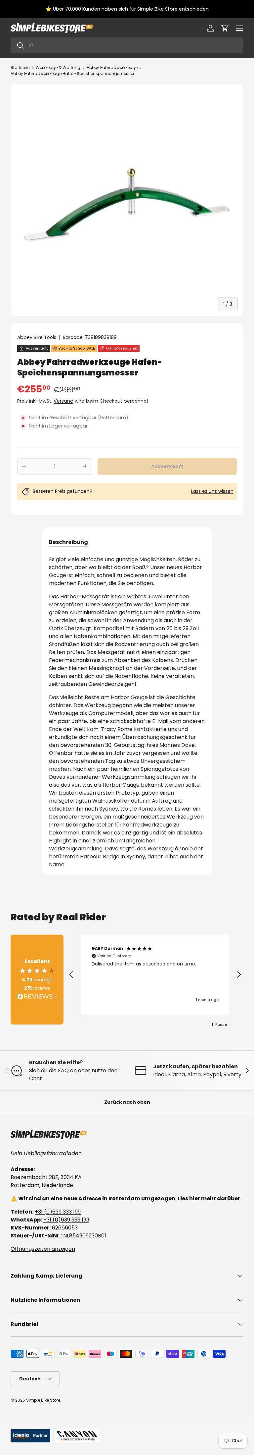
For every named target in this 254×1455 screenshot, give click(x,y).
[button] (225, 28)
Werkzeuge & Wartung (58, 67)
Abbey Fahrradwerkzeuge (112, 67)
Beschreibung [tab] (68, 542)
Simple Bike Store (43, 1400)
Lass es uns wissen (212, 491)
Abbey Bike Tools (36, 337)
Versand (63, 401)
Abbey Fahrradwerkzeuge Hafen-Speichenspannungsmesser (72, 73)
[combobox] (127, 45)
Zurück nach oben (127, 1102)
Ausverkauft (167, 466)
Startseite (20, 67)
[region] (155, 975)
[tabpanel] (127, 712)
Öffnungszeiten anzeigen (43, 1249)
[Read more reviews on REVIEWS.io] (37, 997)
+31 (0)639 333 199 (58, 1212)
